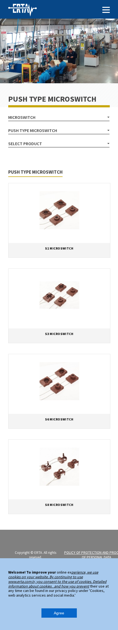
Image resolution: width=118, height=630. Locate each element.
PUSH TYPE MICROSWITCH (32, 130)
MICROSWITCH (21, 117)
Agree (59, 613)
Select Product (25, 143)
